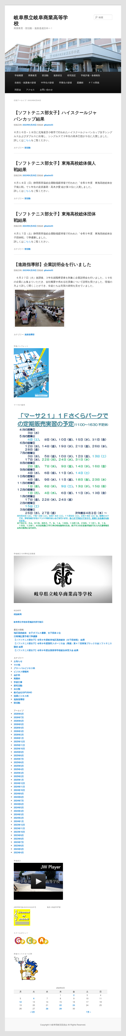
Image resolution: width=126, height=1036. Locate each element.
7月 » (88, 1011)
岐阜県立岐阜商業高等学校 (41, 20)
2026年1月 (19, 738)
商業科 (17, 678)
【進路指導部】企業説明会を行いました (52, 264)
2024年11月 (19, 786)
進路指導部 (29, 334)
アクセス (30, 89)
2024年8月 (19, 796)
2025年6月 (19, 762)
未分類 (17, 688)
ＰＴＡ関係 (94, 82)
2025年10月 (19, 748)
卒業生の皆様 (65, 82)
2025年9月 (19, 751)
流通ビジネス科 (21, 695)
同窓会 (18, 89)
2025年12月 (19, 741)
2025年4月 (19, 769)
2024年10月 (19, 790)
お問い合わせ (46, 89)
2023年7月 (19, 842)
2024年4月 (19, 810)
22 (60, 1005)
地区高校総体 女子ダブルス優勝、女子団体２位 (37, 632)
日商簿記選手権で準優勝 (25, 636)
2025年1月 (19, 779)
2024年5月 (19, 807)
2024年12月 (19, 783)
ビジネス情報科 (21, 671)
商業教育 (32, 75)
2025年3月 (19, 772)
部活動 (45, 75)
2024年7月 (19, 800)
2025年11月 (19, 745)
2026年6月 (19, 720)
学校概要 (19, 75)
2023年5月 (19, 849)
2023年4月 (19, 852)
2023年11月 (19, 828)
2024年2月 (19, 817)
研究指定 (71, 75)
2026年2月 (19, 734)
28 (47, 1008)
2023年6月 (19, 845)
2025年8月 (19, 755)
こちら (27, 140)
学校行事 (18, 682)
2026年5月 (19, 724)
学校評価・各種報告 (90, 75)
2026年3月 (19, 731)
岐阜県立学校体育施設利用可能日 (28, 621)
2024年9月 (19, 793)
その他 (17, 664)
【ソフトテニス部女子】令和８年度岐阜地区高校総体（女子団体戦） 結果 (49, 639)
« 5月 (32, 1011)
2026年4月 (19, 727)
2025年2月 (19, 776)
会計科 (17, 674)
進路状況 (57, 75)
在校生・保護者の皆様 (25, 82)
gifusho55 (48, 124)
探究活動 (18, 685)
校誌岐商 (18, 614)
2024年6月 (19, 804)
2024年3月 (19, 814)
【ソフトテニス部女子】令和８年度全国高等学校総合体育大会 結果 (46, 650)
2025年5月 (19, 765)
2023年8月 (19, 838)
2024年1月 (19, 821)
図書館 (80, 82)
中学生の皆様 (47, 82)
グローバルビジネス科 (24, 668)
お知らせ (18, 661)
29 (60, 1008)
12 (20, 1001)
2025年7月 (19, 758)
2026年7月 (19, 717)
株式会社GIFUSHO (23, 692)
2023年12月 (19, 824)
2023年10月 (19, 831)
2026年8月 (19, 713)
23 (74, 1005)
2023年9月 (19, 835)
